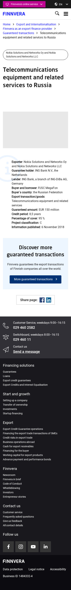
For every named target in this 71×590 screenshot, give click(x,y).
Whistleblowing (11, 488)
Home (7, 24)
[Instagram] (20, 546)
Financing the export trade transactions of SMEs (30, 433)
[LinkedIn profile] (45, 546)
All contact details (13, 525)
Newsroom (9, 475)
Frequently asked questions (18, 516)
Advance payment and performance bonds (27, 459)
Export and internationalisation (36, 24)
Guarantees (9, 371)
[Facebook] (42, 300)
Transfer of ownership (15, 404)
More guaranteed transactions (33, 279)
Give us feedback (12, 521)
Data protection (13, 569)
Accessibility (58, 569)
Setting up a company (15, 400)
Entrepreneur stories (14, 496)
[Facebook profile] (8, 546)
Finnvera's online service (24, 4)
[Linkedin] (49, 300)
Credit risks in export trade (17, 437)
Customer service (12, 512)
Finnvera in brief (12, 479)
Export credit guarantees (17, 380)
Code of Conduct (12, 483)
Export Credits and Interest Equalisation (25, 384)
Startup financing (13, 413)
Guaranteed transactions (18, 33)
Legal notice (36, 569)
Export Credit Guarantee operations (23, 429)
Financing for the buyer (16, 450)
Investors (8, 492)
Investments (10, 409)
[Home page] (14, 14)
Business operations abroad (19, 442)
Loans (6, 376)
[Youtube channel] (33, 546)
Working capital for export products (23, 455)
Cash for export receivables (18, 446)
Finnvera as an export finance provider (27, 28)
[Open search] (57, 13)
